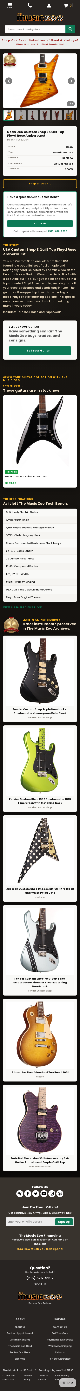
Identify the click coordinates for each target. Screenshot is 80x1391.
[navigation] (10, 5)
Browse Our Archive (40, 1303)
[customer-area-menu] (50, 5)
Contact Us (60, 1327)
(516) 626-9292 (57, 231)
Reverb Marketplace (19, 1193)
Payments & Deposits (60, 1339)
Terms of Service (43, 1377)
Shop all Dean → (40, 183)
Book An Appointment (20, 1333)
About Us (20, 1327)
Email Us (40, 1284)
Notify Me (40, 223)
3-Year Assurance (60, 1358)
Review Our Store (20, 1352)
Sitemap (20, 1358)
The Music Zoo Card (20, 1346)
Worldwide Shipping (60, 1346)
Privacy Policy (28, 1377)
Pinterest (59, 1193)
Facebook (27, 1193)
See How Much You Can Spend (40, 1249)
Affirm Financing (20, 1339)
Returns (60, 1352)
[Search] (70, 29)
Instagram (51, 1193)
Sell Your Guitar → (40, 350)
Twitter (35, 1193)
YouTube (43, 1193)
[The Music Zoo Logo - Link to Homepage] (40, 17)
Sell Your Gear (60, 1333)
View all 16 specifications (23, 607)
